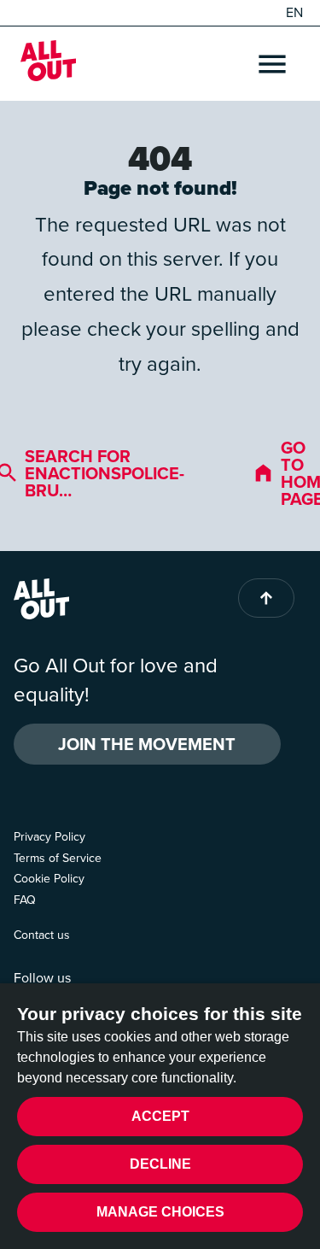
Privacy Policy (49, 837)
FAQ (25, 900)
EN (294, 13)
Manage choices (160, 1212)
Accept (160, 1116)
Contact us (42, 935)
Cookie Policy (49, 879)
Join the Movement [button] (147, 744)
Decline (160, 1164)
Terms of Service (58, 858)
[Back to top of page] (266, 598)
